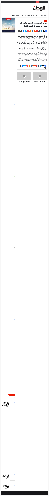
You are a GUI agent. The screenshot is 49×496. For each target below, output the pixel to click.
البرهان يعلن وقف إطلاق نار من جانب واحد (6, 486)
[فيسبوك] (46, 31)
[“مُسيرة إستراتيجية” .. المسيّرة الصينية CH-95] (12, 399)
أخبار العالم (28, 15)
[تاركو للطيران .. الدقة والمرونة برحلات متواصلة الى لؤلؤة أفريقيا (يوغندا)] (12, 481)
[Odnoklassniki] (30, 31)
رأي (19, 15)
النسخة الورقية (13, 15)
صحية (36, 15)
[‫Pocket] (28, 31)
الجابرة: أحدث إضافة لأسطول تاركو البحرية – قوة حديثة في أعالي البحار (5, 476)
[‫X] (44, 31)
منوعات (17, 15)
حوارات (22, 15)
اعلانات (25, 15)
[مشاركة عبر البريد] (21, 31)
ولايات (34, 15)
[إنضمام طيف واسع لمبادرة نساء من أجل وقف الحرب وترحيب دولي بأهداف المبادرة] (12, 437)
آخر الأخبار (42, 18)
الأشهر (12, 395)
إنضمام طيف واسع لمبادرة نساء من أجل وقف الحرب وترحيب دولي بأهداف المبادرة (5, 404)
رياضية (39, 15)
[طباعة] (19, 31)
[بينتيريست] (37, 31)
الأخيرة (5, 395)
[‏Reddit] (35, 31)
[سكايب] (26, 31)
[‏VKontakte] (32, 31)
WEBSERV (12, 493)
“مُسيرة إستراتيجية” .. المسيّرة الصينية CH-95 (5, 399)
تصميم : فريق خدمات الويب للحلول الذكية (23, 493)
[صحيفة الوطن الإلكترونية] (39, 8)
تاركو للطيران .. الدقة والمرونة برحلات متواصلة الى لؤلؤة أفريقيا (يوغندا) (5, 481)
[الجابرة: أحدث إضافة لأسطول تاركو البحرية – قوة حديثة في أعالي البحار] (12, 476)
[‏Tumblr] (39, 31)
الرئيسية (45, 18)
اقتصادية (42, 15)
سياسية (45, 15)
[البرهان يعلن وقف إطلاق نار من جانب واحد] (12, 487)
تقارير (31, 15)
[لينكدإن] (41, 31)
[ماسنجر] (23, 31)
